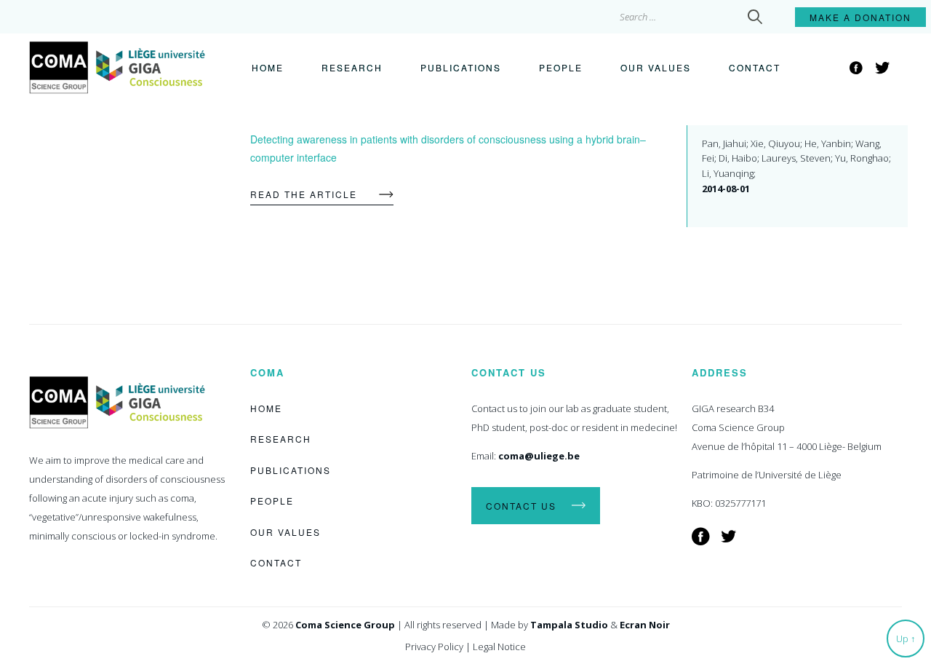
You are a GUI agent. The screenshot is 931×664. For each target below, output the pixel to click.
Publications (460, 67)
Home (268, 67)
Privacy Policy (434, 646)
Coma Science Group (345, 624)
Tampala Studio (569, 624)
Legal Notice (499, 646)
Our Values (655, 67)
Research (352, 67)
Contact (754, 67)
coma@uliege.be (539, 455)
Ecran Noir (645, 624)
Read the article (303, 194)
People (561, 67)
